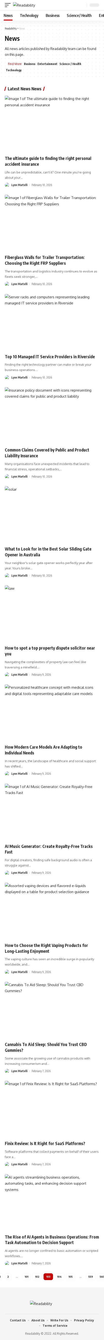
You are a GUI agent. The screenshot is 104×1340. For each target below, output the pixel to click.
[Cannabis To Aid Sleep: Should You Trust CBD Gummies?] (52, 1010)
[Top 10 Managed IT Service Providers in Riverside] (52, 322)
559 (90, 1276)
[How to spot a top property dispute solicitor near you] (52, 613)
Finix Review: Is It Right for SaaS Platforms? (45, 1143)
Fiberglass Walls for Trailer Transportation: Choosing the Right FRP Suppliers (45, 260)
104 (59, 1276)
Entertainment (47, 64)
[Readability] (24, 5)
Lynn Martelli (19, 185)
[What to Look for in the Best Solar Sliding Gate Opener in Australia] (52, 514)
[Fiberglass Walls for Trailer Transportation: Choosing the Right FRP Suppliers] (52, 223)
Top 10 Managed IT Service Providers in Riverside (50, 356)
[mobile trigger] (9, 5)
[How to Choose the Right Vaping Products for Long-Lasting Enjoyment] (52, 911)
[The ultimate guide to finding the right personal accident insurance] (52, 124)
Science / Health (70, 64)
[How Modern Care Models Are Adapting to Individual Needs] (52, 712)
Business (29, 64)
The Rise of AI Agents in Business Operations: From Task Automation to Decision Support (52, 1239)
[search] (83, 5)
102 (37, 1276)
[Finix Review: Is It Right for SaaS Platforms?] (52, 1109)
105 (70, 1276)
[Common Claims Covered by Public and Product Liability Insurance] (52, 415)
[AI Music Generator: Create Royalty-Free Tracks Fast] (52, 812)
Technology (14, 70)
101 (26, 1276)
